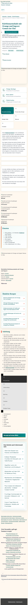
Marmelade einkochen (6, 516)
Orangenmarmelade (13, 521)
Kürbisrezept (16, 519)
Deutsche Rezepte (9, 275)
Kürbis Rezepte (15, 16)
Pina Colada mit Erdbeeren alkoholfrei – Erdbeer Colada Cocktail (13, 488)
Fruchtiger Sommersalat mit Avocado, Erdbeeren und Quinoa (13, 496)
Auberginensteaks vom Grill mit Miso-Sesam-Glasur (14, 563)
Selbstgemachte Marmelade (8, 518)
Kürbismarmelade (9, 132)
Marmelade (10, 50)
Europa (7, 273)
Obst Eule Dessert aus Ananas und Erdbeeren (12, 451)
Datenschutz (11, 602)
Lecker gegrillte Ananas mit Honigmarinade (14, 568)
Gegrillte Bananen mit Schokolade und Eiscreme (14, 537)
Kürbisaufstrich (8, 523)
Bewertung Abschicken (11, 32)
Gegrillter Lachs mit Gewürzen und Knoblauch (13, 466)
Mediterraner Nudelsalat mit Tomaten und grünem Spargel (14, 542)
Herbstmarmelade (17, 516)
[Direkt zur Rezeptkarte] (14, 56)
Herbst (7, 277)
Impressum (19, 602)
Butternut (21, 232)
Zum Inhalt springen (5, 1)
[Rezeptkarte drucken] (14, 62)
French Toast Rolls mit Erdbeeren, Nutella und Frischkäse (12, 504)
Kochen (11, 278)
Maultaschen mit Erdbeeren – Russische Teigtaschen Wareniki (13, 479)
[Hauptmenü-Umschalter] (2, 9)
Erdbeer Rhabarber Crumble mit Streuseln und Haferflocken (13, 459)
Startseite (4, 16)
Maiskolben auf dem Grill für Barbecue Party (12, 472)
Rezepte (9, 16)
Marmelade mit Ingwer (6, 519)
